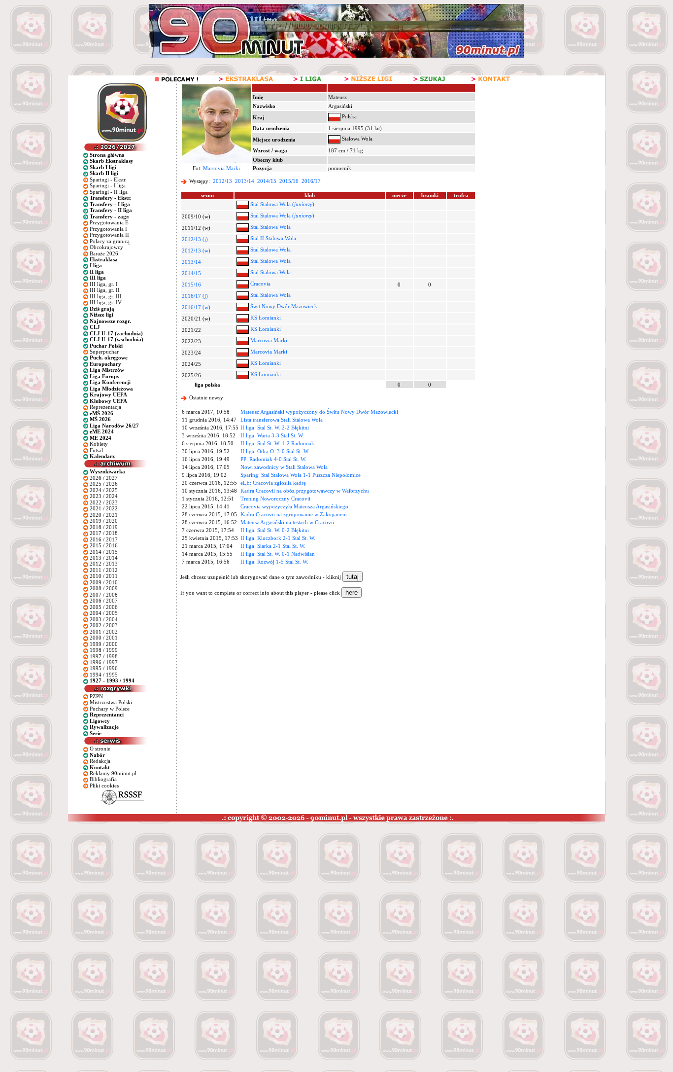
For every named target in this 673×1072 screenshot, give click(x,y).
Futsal (96, 450)
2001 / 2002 (104, 632)
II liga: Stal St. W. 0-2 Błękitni (274, 530)
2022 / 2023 (104, 502)
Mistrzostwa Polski (111, 702)
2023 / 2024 (104, 496)
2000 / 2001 (104, 638)
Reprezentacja (105, 407)
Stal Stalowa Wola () (282, 204)
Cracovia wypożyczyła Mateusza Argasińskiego (294, 506)
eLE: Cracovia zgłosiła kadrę (273, 483)
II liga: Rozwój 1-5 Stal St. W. (274, 562)
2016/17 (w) (196, 307)
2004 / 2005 (104, 613)
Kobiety (99, 444)
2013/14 (244, 181)
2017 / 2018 (104, 533)
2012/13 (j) (195, 239)
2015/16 (289, 181)
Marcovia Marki (221, 168)
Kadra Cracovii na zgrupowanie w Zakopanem (293, 514)
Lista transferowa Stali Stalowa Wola (281, 420)
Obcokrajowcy (106, 247)
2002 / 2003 (104, 625)
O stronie (100, 748)
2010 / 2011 (104, 576)
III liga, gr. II (105, 290)
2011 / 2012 (104, 570)
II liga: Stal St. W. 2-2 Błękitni (274, 427)
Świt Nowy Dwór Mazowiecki (284, 306)
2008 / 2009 (104, 588)
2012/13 (222, 181)
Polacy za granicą (110, 241)
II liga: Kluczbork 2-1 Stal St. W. (277, 538)
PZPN (96, 696)
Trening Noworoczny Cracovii (275, 498)
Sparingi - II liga (109, 192)
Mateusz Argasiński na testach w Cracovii (287, 522)
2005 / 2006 (104, 607)
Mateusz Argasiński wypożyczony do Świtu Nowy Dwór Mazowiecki (319, 412)
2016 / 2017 (104, 539)
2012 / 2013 (104, 564)
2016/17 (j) (195, 296)
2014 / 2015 (104, 552)
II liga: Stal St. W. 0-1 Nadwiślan (277, 554)
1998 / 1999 (104, 650)
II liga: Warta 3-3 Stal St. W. (272, 435)
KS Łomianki (265, 318)
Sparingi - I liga (108, 185)
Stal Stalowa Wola (270, 227)
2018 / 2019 (104, 527)
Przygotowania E (109, 222)
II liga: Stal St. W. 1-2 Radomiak (277, 443)
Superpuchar (104, 352)
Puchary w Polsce (110, 709)
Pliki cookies (104, 785)
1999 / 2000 (104, 644)
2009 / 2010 (104, 582)
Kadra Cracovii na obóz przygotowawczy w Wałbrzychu (304, 491)
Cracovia (260, 283)
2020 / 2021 (104, 515)
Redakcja (100, 761)
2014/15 (266, 181)
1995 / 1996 (104, 668)
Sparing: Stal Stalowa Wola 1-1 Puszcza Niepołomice (300, 475)
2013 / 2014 (104, 558)
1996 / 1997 (104, 662)
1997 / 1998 (104, 656)
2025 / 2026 (104, 484)
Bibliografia (103, 779)
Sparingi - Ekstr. (108, 179)
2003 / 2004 (104, 619)
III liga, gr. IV (106, 302)
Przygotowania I (108, 229)
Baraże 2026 (104, 253)
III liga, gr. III (106, 296)
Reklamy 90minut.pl (113, 773)
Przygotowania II (109, 235)
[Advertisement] (188, 895)
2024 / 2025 (104, 490)
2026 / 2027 (104, 478)
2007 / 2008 (104, 595)
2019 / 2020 (104, 521)
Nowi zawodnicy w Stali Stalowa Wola (284, 467)
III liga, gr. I (104, 284)
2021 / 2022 (104, 508)
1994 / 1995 (104, 675)
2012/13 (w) (196, 250)
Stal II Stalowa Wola (273, 238)
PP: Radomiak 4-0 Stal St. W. (273, 459)
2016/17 (311, 181)
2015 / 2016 (104, 545)
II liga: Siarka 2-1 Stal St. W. (272, 546)
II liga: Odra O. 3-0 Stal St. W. (274, 451)
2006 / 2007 (104, 601)
